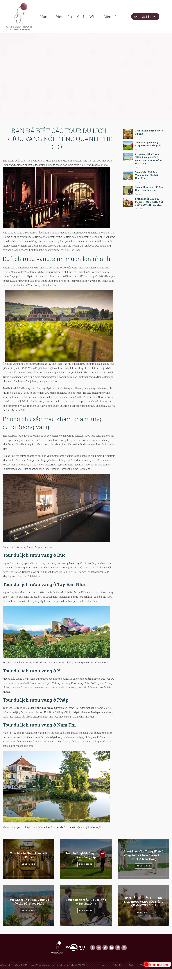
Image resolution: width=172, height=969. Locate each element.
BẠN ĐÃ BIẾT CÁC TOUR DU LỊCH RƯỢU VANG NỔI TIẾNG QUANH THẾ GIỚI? (59, 138)
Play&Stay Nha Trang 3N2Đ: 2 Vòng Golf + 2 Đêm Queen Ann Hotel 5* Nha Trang (148, 159)
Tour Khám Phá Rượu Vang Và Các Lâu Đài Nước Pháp (146, 175)
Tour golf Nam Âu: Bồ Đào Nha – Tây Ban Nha (149, 188)
